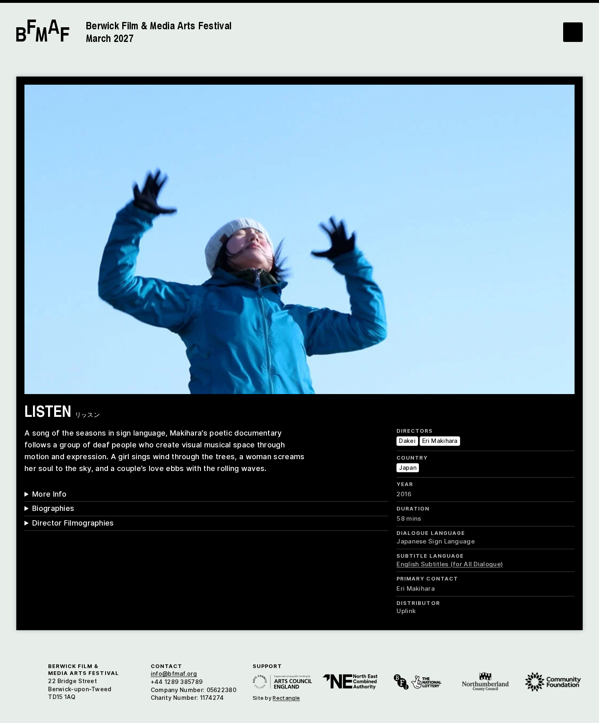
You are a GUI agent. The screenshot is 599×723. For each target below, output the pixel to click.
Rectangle (286, 698)
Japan (407, 467)
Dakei (407, 440)
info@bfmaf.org (174, 673)
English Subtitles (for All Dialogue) (449, 564)
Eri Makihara (440, 440)
